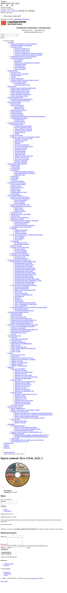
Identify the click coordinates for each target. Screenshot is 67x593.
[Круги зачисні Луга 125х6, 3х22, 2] (17, 487)
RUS (9, 5)
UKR (4, 5)
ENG (14, 5)
